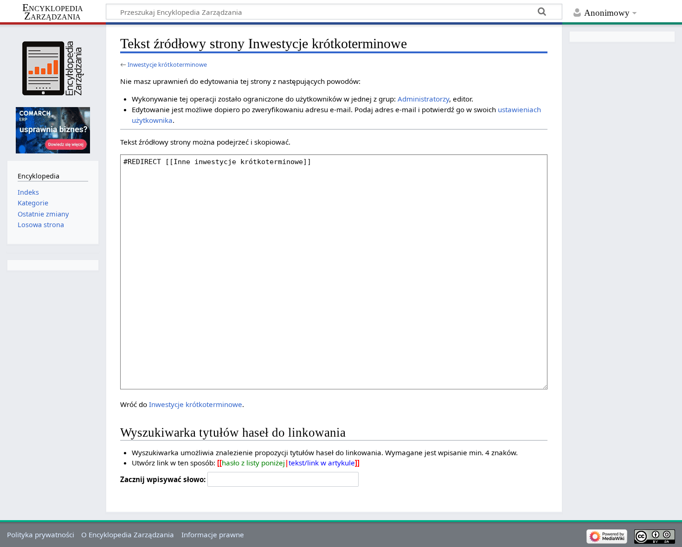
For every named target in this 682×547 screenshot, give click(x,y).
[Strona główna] (52, 68)
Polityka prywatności (40, 534)
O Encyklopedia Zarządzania (127, 534)
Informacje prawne (212, 534)
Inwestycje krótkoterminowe (167, 64)
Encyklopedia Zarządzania (52, 12)
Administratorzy (423, 98)
